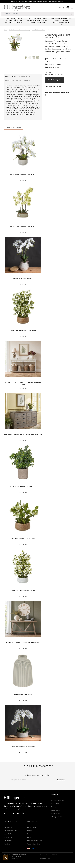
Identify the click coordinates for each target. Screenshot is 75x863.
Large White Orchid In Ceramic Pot (23, 174)
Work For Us (8, 837)
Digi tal (48, 858)
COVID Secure (56, 855)
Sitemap (48, 855)
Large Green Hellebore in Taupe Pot (23, 330)
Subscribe (61, 780)
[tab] (10, 77)
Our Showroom (55, 803)
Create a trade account (53, 86)
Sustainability (8, 844)
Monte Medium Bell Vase (23, 694)
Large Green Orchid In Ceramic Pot (23, 226)
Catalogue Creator (56, 817)
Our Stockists (8, 841)
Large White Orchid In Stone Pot (23, 746)
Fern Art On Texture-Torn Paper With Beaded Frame (23, 434)
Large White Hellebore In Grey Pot (22, 590)
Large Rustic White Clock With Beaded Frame (22, 642)
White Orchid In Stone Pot (22, 278)
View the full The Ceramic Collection (57, 93)
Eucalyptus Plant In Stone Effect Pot (23, 486)
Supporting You (55, 813)
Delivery (53, 807)
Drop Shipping (55, 810)
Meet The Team (9, 834)
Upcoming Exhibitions (57, 800)
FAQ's (29, 837)
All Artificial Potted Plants (38, 30)
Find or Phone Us (32, 827)
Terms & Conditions (33, 844)
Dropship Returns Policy (34, 841)
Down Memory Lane (10, 831)
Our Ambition (8, 827)
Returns (29, 834)
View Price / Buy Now (54, 80)
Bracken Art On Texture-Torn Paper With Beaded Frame (23, 383)
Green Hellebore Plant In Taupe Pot (23, 538)
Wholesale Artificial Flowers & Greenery (19, 30)
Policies (42, 855)
